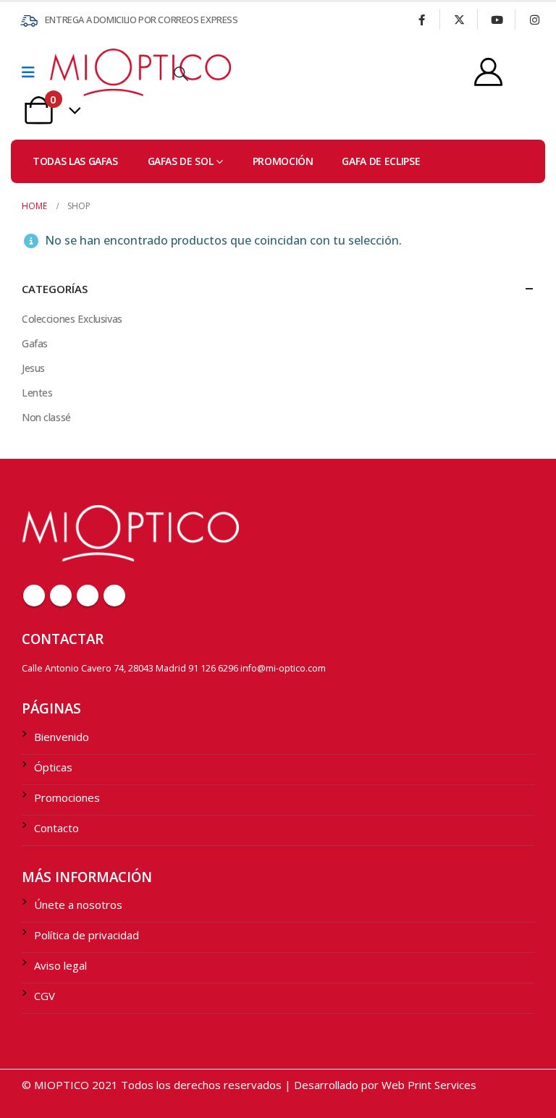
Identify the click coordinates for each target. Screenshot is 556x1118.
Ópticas (53, 767)
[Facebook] (421, 19)
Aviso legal (60, 965)
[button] (181, 73)
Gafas (35, 343)
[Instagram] (534, 19)
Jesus (33, 368)
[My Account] (488, 72)
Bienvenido (61, 736)
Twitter (61, 595)
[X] (459, 19)
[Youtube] (496, 19)
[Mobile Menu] (33, 72)
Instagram (114, 595)
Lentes (37, 392)
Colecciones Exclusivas (72, 319)
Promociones (67, 797)
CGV (44, 995)
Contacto (56, 828)
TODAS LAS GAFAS (75, 161)
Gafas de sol (181, 161)
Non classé (46, 417)
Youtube (87, 595)
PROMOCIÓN (283, 161)
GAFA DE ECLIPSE (381, 161)
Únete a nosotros (78, 904)
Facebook (34, 595)
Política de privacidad (86, 935)
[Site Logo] (90, 72)
